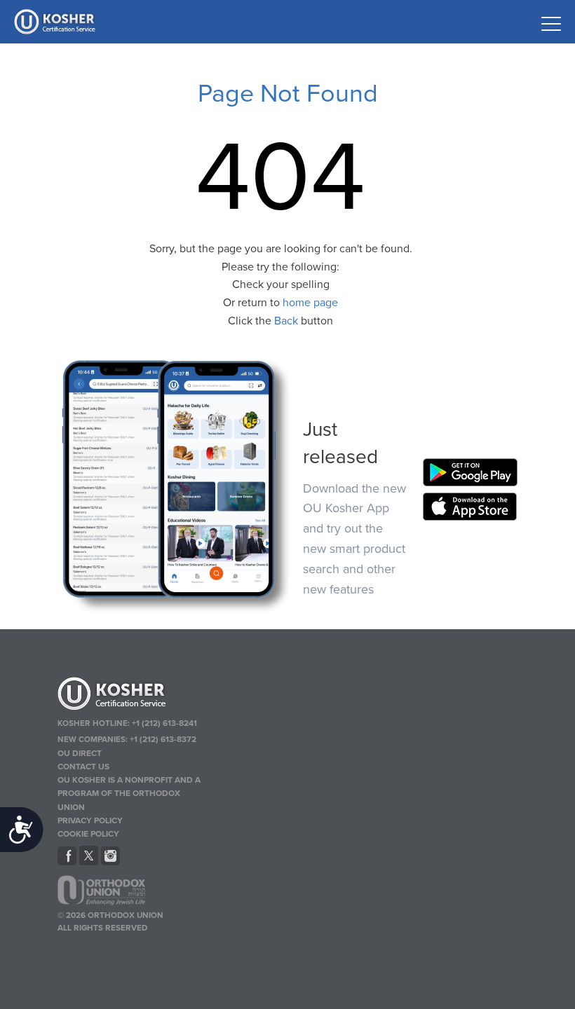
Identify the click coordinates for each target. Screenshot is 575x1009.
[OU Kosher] (132, 695)
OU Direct (80, 753)
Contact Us (83, 766)
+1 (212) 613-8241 (164, 723)
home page (310, 303)
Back (286, 321)
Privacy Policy (90, 820)
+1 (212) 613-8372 (163, 739)
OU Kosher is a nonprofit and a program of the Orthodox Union (129, 793)
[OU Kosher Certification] (56, 21)
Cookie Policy (88, 834)
